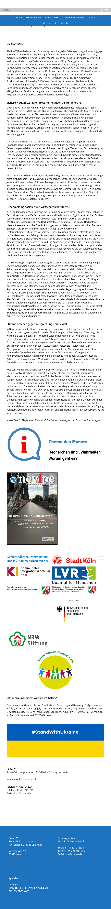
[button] (106, 10)
